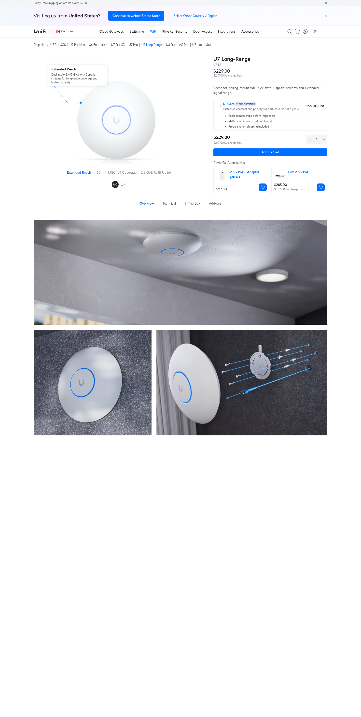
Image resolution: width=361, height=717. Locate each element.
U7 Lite (197, 45)
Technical (169, 203)
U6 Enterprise (98, 45)
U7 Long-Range (151, 45)
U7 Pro (133, 45)
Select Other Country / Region (195, 16)
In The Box (192, 203)
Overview (146, 203)
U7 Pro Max (77, 45)
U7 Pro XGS (58, 45)
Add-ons (215, 203)
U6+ (208, 45)
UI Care (229, 104)
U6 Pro (170, 45)
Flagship (39, 45)
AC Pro (183, 45)
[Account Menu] (305, 31)
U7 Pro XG (118, 45)
